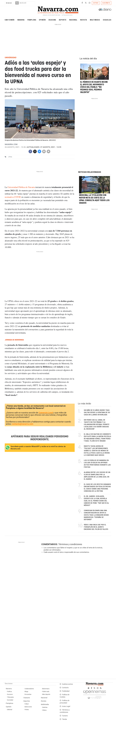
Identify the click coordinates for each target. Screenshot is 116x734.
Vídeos (44, 710)
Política (9, 691)
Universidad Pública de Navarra (21, 187)
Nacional (73, 20)
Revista (83, 20)
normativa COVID (13, 196)
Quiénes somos (67, 684)
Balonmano (45, 689)
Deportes (26, 701)
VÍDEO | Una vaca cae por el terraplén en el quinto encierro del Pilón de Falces (96, 527)
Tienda (64, 719)
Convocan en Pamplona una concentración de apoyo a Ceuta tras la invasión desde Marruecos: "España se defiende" (96, 515)
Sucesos (10, 694)
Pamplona (31, 20)
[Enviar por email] (44, 151)
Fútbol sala (45, 691)
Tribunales (10, 697)
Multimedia (95, 20)
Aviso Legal (66, 706)
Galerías (44, 707)
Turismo (65, 716)
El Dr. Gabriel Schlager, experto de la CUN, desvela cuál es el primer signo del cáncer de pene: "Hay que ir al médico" (96, 500)
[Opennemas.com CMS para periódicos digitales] (94, 694)
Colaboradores (29, 689)
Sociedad (10, 700)
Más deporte (46, 694)
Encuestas (28, 694)
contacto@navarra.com (22, 424)
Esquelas (107, 20)
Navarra (21, 20)
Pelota (27, 709)
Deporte (62, 20)
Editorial (9, 709)
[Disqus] (75, 586)
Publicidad (65, 691)
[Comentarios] (48, 151)
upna (10, 157)
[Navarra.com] (58, 9)
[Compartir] (30, 151)
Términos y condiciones (70, 544)
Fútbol (27, 704)
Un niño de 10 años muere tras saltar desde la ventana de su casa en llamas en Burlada (97, 412)
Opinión (42, 20)
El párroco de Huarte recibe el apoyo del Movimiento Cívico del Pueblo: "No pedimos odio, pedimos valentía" (94, 87)
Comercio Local (46, 412)
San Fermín (9, 20)
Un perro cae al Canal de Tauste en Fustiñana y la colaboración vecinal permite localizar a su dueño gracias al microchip (96, 424)
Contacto (65, 688)
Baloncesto (28, 707)
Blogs (26, 691)
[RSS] (101, 688)
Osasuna (52, 20)
